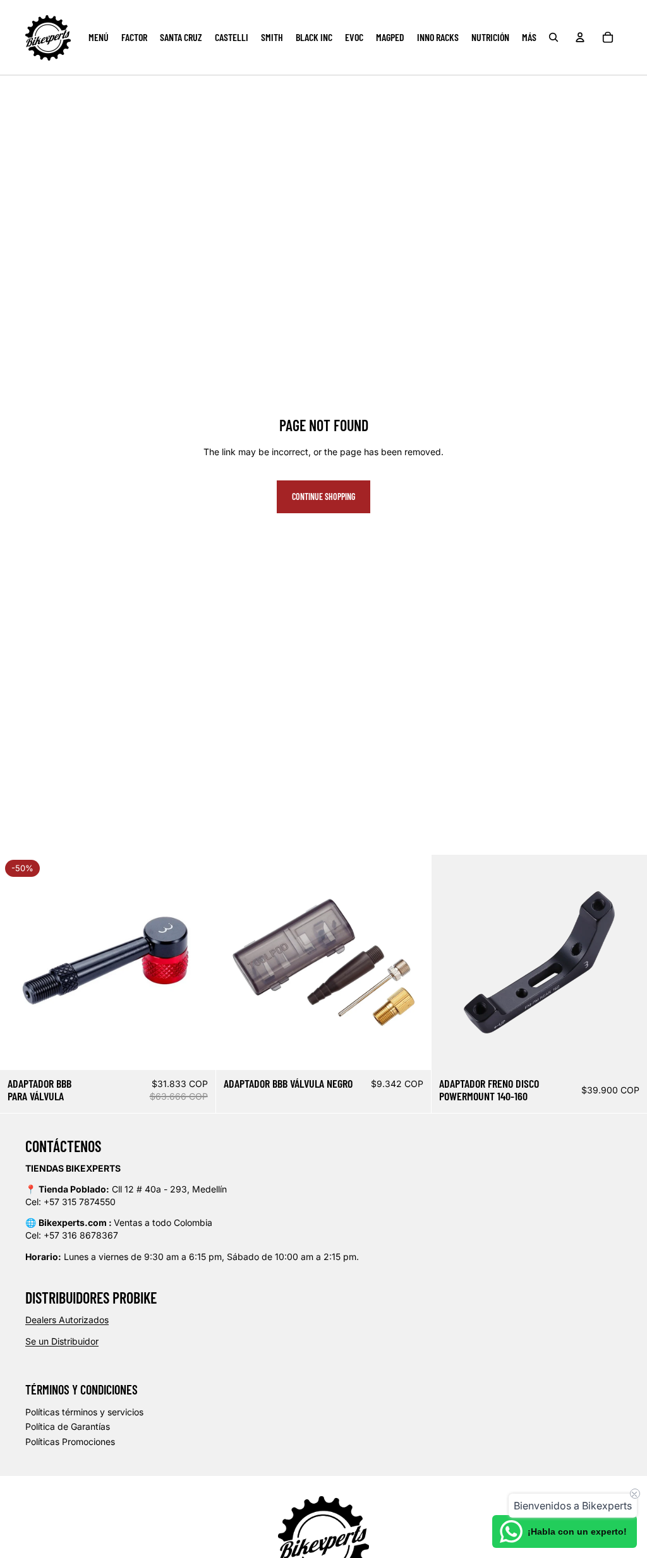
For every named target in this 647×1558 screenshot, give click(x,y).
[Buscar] (553, 37)
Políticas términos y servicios (84, 1411)
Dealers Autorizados (67, 1319)
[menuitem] (529, 37)
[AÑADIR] (195, 1050)
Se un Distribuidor (62, 1341)
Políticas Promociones (70, 1441)
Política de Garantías (67, 1426)
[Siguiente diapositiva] (196, 963)
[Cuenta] (580, 37)
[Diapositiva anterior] (19, 963)
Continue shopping (323, 496)
